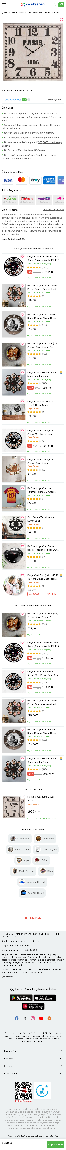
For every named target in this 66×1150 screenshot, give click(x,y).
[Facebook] (16, 1018)
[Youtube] (41, 1018)
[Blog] (49, 1018)
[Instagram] (33, 1018)
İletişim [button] (8, 1066)
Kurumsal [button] (9, 1058)
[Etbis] (23, 1092)
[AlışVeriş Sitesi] (61, 4)
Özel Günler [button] (10, 1073)
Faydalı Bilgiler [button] (12, 1051)
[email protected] (31, 941)
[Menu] (4, 5)
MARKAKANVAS (12, 99)
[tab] (33, 1051)
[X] (25, 1018)
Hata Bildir (34, 918)
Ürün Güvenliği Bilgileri (53, 209)
